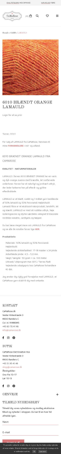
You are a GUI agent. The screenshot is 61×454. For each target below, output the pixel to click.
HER (37, 229)
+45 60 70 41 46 (10, 326)
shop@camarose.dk (12, 367)
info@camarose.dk (11, 330)
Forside (5, 33)
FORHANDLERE (16, 145)
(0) (27, 16)
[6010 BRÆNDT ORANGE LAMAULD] (30, 67)
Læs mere (42, 451)
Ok (34, 451)
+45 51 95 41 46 (10, 363)
